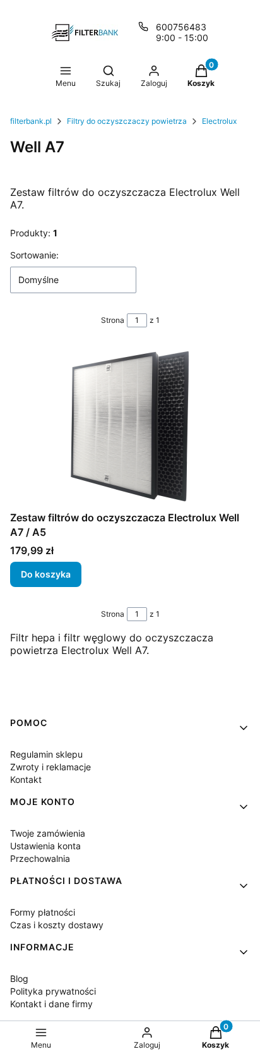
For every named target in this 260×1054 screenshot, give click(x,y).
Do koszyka (46, 574)
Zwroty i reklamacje (50, 766)
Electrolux (219, 121)
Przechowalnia (40, 858)
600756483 (181, 26)
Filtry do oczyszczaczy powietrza (127, 121)
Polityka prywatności (53, 991)
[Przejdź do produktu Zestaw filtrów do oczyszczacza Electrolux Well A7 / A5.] (130, 427)
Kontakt (26, 779)
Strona (112, 320)
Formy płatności (42, 912)
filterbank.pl (31, 121)
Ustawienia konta (45, 845)
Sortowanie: (34, 255)
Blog (19, 978)
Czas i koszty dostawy (56, 924)
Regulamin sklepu (46, 754)
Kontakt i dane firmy (51, 1003)
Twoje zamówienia (47, 833)
